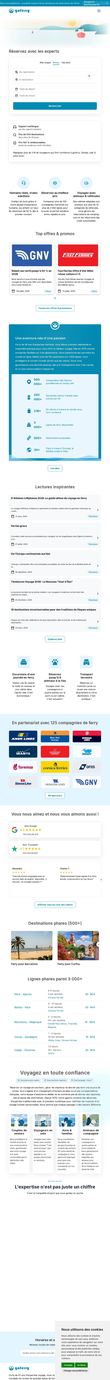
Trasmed (72, 1023)
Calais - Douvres (24, 1050)
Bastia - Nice (22, 1007)
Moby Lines (54, 1040)
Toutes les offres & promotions (55, 308)
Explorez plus (55, 639)
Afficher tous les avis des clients (55, 904)
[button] (55, 298)
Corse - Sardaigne (25, 1037)
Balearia (52, 1027)
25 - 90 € (90, 994)
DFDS (51, 1053)
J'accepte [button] (68, 1365)
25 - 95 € (90, 1050)
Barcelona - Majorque (27, 1022)
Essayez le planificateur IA (91, 3)
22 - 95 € (90, 1007)
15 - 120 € (90, 1022)
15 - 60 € (90, 1037)
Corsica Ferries (55, 997)
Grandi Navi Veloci (57, 1023)
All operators (55, 795)
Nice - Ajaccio (23, 994)
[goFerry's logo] (20, 10)
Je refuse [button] (81, 1365)
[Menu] (98, 10)
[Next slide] (101, 879)
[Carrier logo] (23, 737)
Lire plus (55, 468)
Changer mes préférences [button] (75, 1370)
